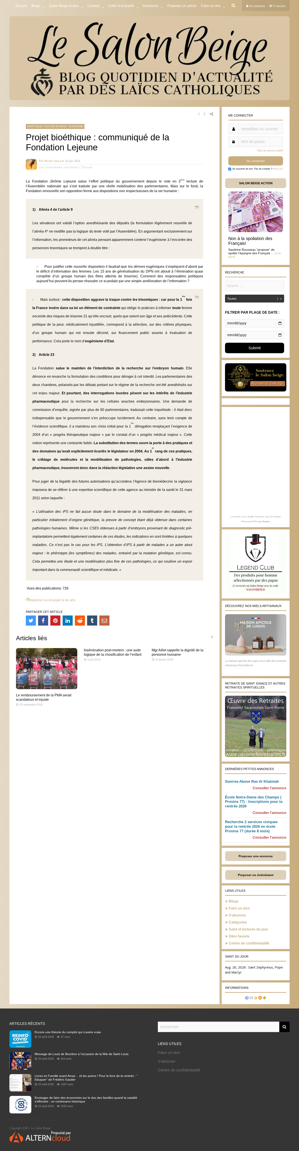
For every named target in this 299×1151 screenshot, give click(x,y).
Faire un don (239, 908)
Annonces (150, 6)
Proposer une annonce (256, 856)
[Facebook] (43, 620)
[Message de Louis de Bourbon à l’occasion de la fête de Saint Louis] (20, 1068)
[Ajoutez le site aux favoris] (255, 998)
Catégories (238, 922)
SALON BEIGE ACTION (256, 183)
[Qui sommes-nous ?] (247, 998)
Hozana (266, 521)
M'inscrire (278, 168)
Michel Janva (52, 161)
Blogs (35, 6)
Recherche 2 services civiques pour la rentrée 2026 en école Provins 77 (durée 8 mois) (251, 826)
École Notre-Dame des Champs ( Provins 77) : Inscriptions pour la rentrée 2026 (253, 801)
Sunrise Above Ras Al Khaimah (252, 781)
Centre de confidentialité (249, 943)
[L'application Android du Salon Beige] (264, 998)
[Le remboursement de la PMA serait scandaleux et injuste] (46, 688)
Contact (94, 6)
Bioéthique (34, 126)
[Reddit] (80, 620)
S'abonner (167, 1061)
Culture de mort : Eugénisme (63, 126)
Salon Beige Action (64, 6)
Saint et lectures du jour (248, 929)
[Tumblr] (92, 620)
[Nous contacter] (251, 998)
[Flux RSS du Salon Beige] (260, 998)
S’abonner (237, 915)
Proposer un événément (256, 875)
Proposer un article (182, 6)
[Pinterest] (55, 620)
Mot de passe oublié (270, 150)
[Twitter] (31, 620)
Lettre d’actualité (121, 6)
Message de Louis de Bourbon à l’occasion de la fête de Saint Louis (81, 1054)
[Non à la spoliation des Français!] (255, 231)
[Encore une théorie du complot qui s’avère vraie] (20, 1046)
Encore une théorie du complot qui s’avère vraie (68, 1032)
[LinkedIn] (68, 620)
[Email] (104, 620)
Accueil (21, 6)
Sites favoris (239, 936)
